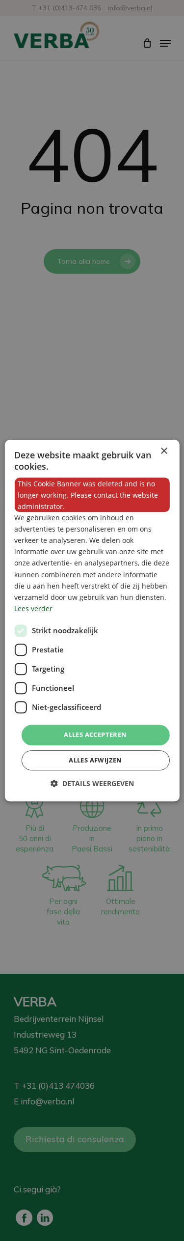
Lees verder (33, 608)
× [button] (163, 451)
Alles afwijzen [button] (95, 760)
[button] (92, 783)
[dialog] (91, 620)
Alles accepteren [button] (95, 734)
